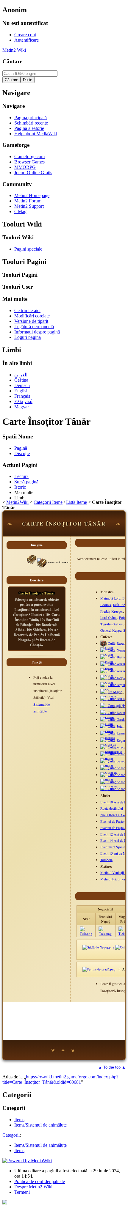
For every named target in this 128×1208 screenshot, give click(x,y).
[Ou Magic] (107, 693)
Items (19, 1150)
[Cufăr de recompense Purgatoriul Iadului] (108, 783)
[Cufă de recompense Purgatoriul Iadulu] (108, 749)
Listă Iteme (76, 502)
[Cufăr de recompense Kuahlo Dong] (108, 769)
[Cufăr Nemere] (109, 652)
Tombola (106, 859)
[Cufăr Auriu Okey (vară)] (107, 673)
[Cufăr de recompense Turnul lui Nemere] (109, 790)
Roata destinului (111, 808)
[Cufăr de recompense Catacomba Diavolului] (110, 777)
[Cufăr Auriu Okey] (107, 666)
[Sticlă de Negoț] (98, 947)
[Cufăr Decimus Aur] (106, 714)
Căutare (12, 61)
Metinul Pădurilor (112, 879)
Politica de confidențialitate (39, 1181)
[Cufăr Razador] (103, 645)
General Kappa (110, 630)
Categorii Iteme (48, 502)
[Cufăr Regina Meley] (107, 742)
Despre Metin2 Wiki (33, 1186)
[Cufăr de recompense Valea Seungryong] (112, 756)
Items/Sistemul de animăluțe (40, 1145)
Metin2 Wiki (14, 50)
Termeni (22, 1192)
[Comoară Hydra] (107, 707)
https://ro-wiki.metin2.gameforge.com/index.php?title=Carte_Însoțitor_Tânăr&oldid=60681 (60, 1079)
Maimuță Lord (110, 598)
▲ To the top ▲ (112, 1067)
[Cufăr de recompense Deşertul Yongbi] (108, 763)
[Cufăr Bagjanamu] (111, 659)
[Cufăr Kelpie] (108, 679)
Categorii (11, 1135)
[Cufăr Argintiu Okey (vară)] (107, 687)
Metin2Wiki (17, 502)
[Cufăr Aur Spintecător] (111, 700)
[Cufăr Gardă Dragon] (108, 721)
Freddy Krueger (111, 611)
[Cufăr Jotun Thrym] (108, 728)
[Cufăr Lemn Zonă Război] (108, 735)
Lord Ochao (108, 617)
